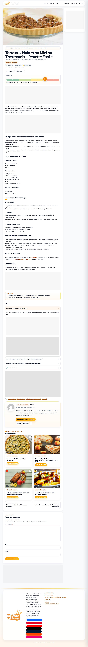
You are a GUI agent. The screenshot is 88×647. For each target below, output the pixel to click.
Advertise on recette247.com (52, 603)
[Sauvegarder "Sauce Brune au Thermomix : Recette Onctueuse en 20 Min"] (58, 471)
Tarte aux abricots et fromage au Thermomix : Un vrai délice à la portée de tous (46, 460)
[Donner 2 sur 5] (8, 68)
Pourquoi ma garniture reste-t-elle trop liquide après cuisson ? (23, 363)
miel (27, 399)
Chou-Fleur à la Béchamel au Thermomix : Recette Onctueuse (24, 297)
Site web (19, 423)
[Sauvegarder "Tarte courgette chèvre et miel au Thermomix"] (30, 437)
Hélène (32, 405)
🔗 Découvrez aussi (11, 368)
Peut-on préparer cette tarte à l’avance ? (17, 308)
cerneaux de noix (12, 399)
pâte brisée (31, 399)
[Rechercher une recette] (17, 3)
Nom (6, 544)
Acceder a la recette (12, 463)
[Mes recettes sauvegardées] (13, 3)
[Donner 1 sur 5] (6, 68)
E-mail (7, 551)
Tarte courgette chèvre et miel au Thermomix (16, 459)
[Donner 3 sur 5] (9, 68)
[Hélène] (10, 407)
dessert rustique (21, 399)
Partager (10, 71)
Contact (47, 602)
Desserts (58, 3)
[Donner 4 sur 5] (11, 68)
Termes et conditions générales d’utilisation (55, 597)
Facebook (25, 423)
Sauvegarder (20, 71)
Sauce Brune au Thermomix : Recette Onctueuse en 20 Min (45, 493)
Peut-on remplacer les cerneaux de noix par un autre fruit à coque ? (24, 359)
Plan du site (47, 599)
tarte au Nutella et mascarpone (23, 259)
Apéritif (46, 3)
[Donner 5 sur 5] (13, 68)
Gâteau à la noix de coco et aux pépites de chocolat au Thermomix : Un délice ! (29, 295)
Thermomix (74, 3)
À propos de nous (49, 592)
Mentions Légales (49, 595)
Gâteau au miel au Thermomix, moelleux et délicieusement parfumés (18, 493)
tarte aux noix (33, 257)
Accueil (8, 48)
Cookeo (81, 3)
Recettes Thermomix (15, 48)
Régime (52, 3)
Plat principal (66, 3)
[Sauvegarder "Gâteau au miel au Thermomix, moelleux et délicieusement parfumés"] (30, 471)
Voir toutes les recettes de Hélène (25, 419)
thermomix (44, 399)
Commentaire (9, 524)
